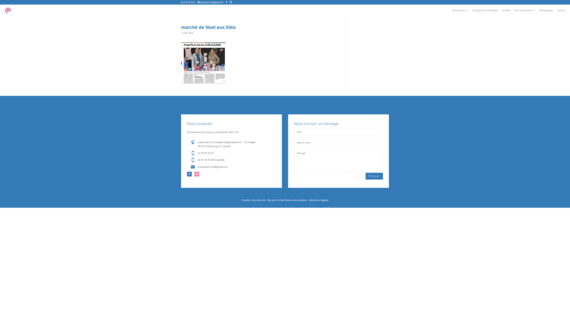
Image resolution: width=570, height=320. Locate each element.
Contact (561, 10)
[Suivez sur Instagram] (196, 174)
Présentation (459, 10)
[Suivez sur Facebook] (189, 174)
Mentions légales (318, 200)
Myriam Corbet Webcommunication (287, 200)
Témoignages (546, 10)
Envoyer (374, 176)
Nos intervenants (523, 10)
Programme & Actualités (485, 10)
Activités (506, 10)
